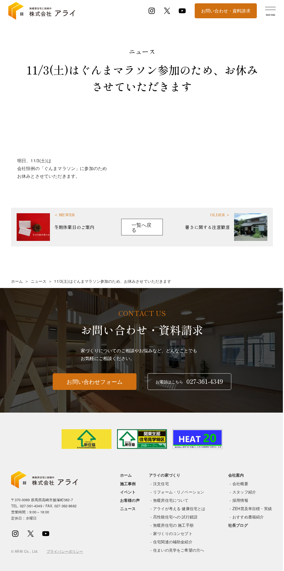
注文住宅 (161, 483)
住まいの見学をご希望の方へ (178, 550)
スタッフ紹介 (244, 492)
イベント (128, 492)
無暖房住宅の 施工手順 (173, 525)
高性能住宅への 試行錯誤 (175, 516)
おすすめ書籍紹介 (248, 516)
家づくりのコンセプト (172, 533)
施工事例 (128, 483)
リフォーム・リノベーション (178, 492)
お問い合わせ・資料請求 (225, 10)
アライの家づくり (164, 475)
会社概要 (240, 483)
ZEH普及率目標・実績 (252, 508)
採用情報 (240, 500)
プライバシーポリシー (65, 551)
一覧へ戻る (141, 227)
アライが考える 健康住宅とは (179, 508)
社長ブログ (238, 525)
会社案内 (236, 475)
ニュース (39, 281)
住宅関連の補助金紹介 (172, 541)
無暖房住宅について (170, 500)
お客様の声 (130, 500)
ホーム (17, 281)
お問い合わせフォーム (95, 381)
